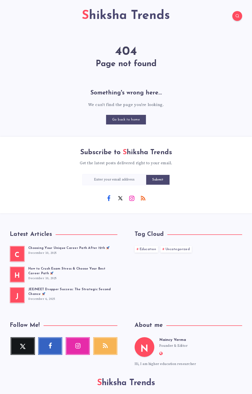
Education (148, 249)
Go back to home (126, 119)
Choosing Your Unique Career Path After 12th (67, 248)
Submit (157, 179)
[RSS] (143, 198)
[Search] (237, 16)
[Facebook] (108, 198)
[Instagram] (131, 198)
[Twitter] (120, 198)
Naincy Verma (172, 340)
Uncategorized (177, 249)
